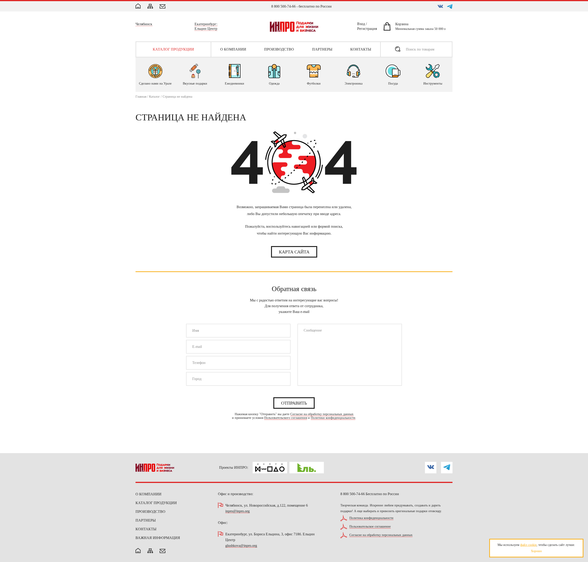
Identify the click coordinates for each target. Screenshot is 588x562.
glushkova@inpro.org (241, 546)
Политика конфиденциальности (371, 518)
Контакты (146, 529)
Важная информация (158, 538)
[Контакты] (162, 6)
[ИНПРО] (294, 26)
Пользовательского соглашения (285, 418)
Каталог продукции (156, 503)
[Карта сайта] (150, 6)
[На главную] (138, 551)
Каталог (154, 96)
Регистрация (367, 29)
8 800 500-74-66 (283, 6)
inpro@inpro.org (237, 511)
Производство (150, 512)
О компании (148, 494)
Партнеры (146, 520)
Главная (141, 96)
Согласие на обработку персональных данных (321, 414)
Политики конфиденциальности (333, 418)
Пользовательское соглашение (370, 526)
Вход (361, 24)
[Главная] (138, 6)
